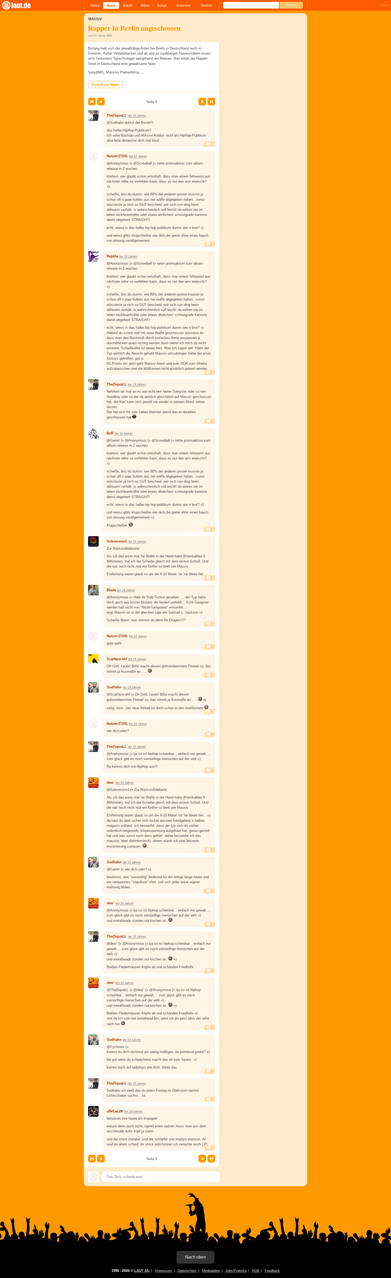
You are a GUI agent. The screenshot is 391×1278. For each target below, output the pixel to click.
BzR (110, 433)
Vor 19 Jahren (137, 115)
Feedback (272, 1271)
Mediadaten (211, 1271)
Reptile (112, 256)
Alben (145, 5)
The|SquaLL (117, 115)
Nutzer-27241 (117, 156)
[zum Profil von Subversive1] (93, 541)
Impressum (163, 1271)
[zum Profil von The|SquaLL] (93, 115)
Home (94, 5)
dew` (110, 782)
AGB (255, 1271)
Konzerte (183, 5)
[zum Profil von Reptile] (93, 256)
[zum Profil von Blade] (93, 590)
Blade (111, 590)
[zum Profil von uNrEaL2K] (93, 1111)
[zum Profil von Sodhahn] (93, 687)
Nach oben (195, 1257)
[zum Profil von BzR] (93, 433)
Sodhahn (114, 687)
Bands (128, 5)
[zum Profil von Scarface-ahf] (93, 659)
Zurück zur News (105, 85)
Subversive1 (117, 541)
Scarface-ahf (117, 659)
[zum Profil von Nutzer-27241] (93, 156)
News (111, 5)
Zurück (101, 101)
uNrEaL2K (115, 1111)
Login (384, 5)
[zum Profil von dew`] (93, 782)
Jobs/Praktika (236, 1271)
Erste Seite (92, 101)
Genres (206, 5)
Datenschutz (187, 1271)
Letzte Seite (211, 101)
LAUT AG (141, 1271)
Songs (162, 5)
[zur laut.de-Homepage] (21, 5)
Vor (202, 101)
